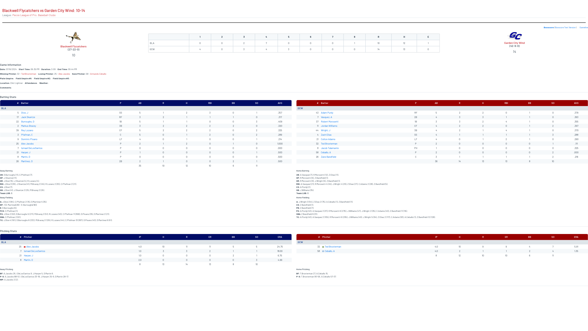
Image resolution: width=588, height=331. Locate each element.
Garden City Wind (514, 42)
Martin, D (25, 156)
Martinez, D (27, 161)
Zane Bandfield (328, 156)
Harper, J (25, 152)
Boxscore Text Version (565, 27)
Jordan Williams (329, 125)
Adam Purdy (327, 112)
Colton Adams (328, 139)
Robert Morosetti (330, 121)
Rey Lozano (27, 130)
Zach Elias (326, 134)
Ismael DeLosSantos (31, 147)
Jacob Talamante (330, 147)
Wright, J (325, 130)
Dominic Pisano (29, 139)
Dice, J (24, 112)
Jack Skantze (28, 117)
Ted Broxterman (28, 73)
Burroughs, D (27, 121)
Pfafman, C (27, 134)
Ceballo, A (326, 152)
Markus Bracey (28, 125)
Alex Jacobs (64, 73)
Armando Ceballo (98, 73)
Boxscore (549, 27)
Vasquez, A (326, 117)
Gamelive (583, 27)
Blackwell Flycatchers (73, 46)
